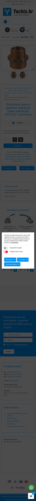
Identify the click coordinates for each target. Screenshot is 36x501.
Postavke (22, 260)
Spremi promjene (11, 264)
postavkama (14, 243)
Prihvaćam (9, 260)
